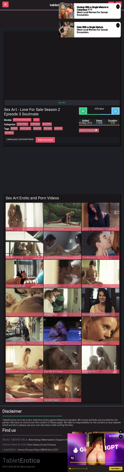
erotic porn (25, 128)
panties (58, 128)
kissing (37, 128)
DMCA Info (46, 449)
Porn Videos (33, 444)
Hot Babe (35, 124)
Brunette (47, 124)
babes (14, 128)
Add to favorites (88, 130)
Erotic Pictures (48, 444)
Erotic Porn (22, 124)
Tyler (36, 120)
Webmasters (48, 439)
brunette (9, 133)
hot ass (47, 128)
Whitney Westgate (22, 120)
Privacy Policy (32, 449)
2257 (55, 449)
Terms (20, 449)
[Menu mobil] (5, 4)
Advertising (34, 439)
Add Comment (45, 140)
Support (60, 439)
